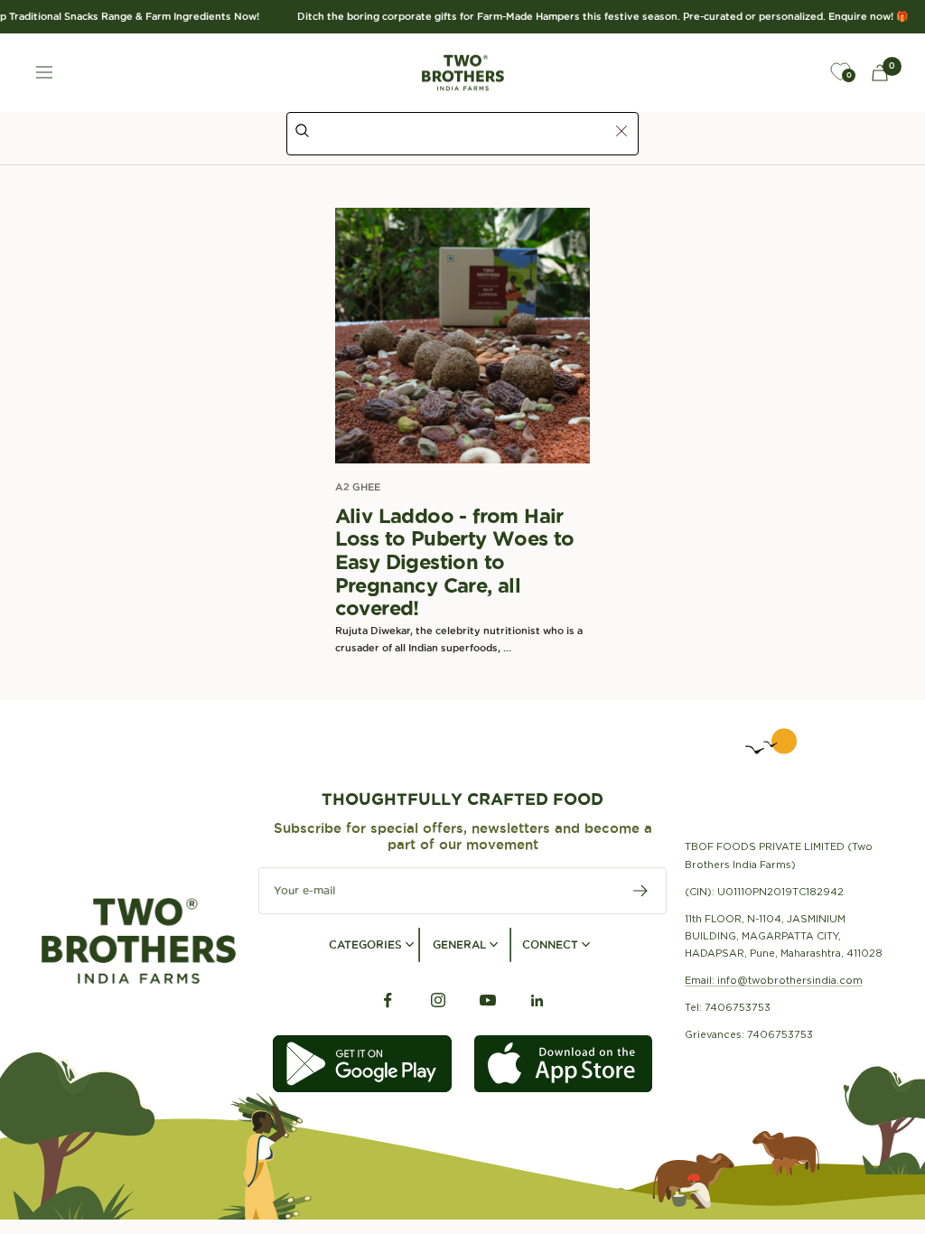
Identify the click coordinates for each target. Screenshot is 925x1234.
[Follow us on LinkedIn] (537, 1000)
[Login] (798, 72)
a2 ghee (357, 486)
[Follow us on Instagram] (437, 1000)
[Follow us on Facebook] (388, 1000)
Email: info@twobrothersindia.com (774, 980)
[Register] (641, 890)
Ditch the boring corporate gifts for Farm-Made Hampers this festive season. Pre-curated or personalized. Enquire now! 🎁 (593, 16)
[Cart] (880, 72)
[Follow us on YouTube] (487, 1000)
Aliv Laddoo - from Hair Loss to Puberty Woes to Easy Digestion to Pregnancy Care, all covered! (455, 562)
